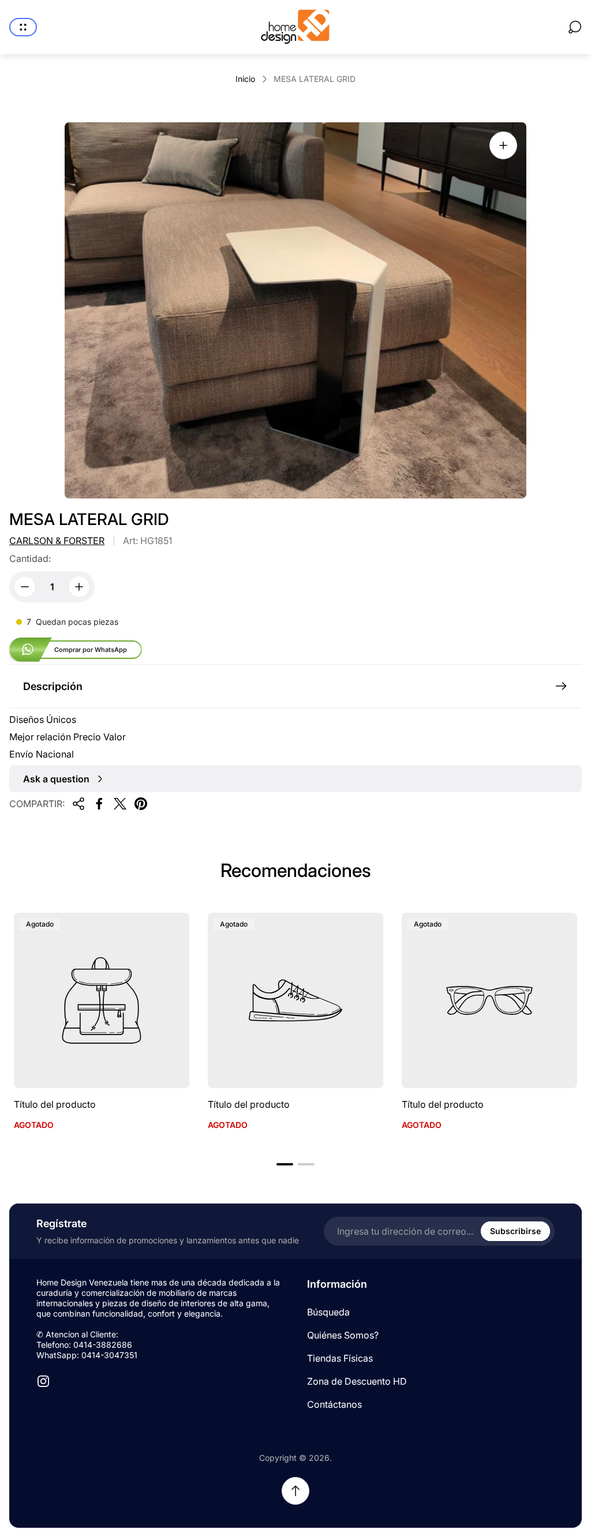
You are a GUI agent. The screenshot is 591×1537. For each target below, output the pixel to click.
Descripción (53, 686)
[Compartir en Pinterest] (141, 804)
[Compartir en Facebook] (99, 804)
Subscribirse (515, 1231)
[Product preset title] (101, 1000)
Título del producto (55, 1104)
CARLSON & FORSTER (56, 540)
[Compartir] (78, 804)
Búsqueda (328, 1312)
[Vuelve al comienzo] (295, 1491)
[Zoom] (503, 145)
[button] (284, 1164)
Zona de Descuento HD (357, 1381)
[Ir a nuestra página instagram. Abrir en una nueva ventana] (43, 1381)
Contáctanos (334, 1404)
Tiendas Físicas (340, 1358)
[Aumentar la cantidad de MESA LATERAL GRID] (79, 587)
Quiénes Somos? (343, 1335)
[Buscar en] (575, 27)
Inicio (245, 79)
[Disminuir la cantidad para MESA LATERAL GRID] (25, 587)
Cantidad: (30, 558)
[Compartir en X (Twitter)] (120, 804)
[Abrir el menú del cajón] (23, 27)
